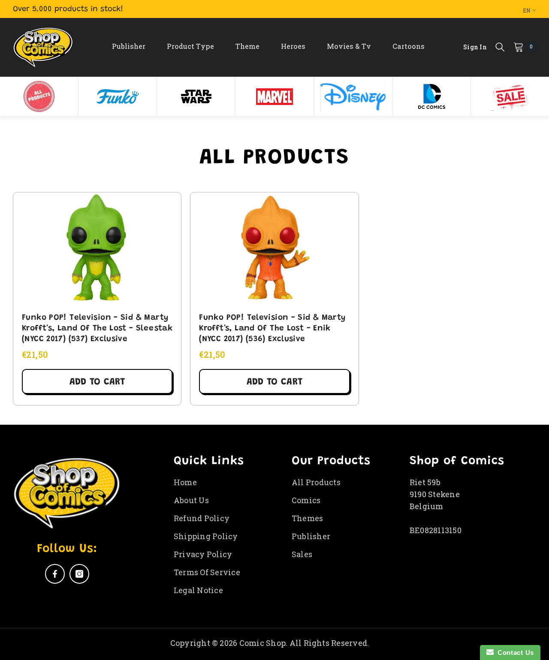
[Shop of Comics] (39, 96)
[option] (39, 96)
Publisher (128, 46)
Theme (247, 46)
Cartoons (408, 46)
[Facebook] (55, 574)
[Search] (500, 47)
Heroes (293, 46)
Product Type (190, 46)
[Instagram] (79, 574)
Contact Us (514, 652)
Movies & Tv (349, 46)
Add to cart (97, 382)
